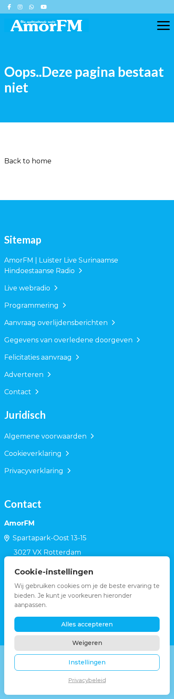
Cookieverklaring (33, 454)
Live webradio (28, 288)
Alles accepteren (87, 624)
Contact (18, 392)
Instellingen (87, 662)
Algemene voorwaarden (46, 436)
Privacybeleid (87, 680)
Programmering (32, 305)
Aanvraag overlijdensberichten (56, 323)
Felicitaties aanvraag (38, 357)
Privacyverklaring (34, 471)
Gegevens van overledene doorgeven (69, 340)
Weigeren (87, 643)
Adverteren (24, 375)
